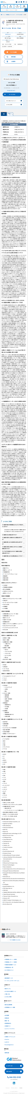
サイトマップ (7, 1087)
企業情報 (6, 1011)
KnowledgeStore (9, 1044)
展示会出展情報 (8, 1004)
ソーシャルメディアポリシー (14, 1091)
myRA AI (7, 1042)
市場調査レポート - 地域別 (11, 962)
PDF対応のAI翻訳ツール (10, 991)
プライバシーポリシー (14, 1087)
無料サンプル (8, 988)
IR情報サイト (8, 1026)
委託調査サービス (9, 978)
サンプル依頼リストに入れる (15, 939)
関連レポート (9, 114)
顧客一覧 (7, 1020)
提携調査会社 (8, 1023)
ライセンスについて (11, 90)
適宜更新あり (19, 44)
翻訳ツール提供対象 (9, 47)
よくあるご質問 (8, 996)
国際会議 (7, 1052)
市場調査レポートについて (10, 14)
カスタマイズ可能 (9, 44)
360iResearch (8, 34)
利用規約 (20, 1087)
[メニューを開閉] (26, 2)
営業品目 (7, 1018)
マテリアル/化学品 (19, 14)
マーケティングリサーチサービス (12, 980)
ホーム (3, 14)
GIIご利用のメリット (9, 970)
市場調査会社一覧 (9, 967)
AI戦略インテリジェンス (10, 1036)
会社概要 (7, 1015)
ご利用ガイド (7, 985)
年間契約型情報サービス (10, 964)
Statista (7, 1039)
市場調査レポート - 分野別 (11, 959)
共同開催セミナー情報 (10, 1007)
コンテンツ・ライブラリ (10, 1028)
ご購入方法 (7, 994)
